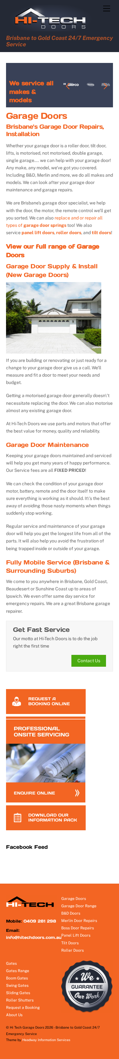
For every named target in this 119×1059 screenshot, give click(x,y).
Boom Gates (17, 978)
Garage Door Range (78, 906)
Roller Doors (72, 950)
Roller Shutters (20, 1000)
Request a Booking (23, 1007)
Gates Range (17, 971)
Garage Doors (73, 898)
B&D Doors (70, 913)
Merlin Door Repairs (79, 920)
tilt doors (101, 232)
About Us (14, 1015)
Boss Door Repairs (77, 928)
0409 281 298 (39, 921)
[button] (68, 86)
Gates (11, 963)
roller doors (68, 232)
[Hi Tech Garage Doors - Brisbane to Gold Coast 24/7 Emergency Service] (53, 29)
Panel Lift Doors (75, 935)
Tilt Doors (70, 943)
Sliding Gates (18, 993)
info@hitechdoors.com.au (34, 937)
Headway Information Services (46, 1040)
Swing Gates (17, 985)
